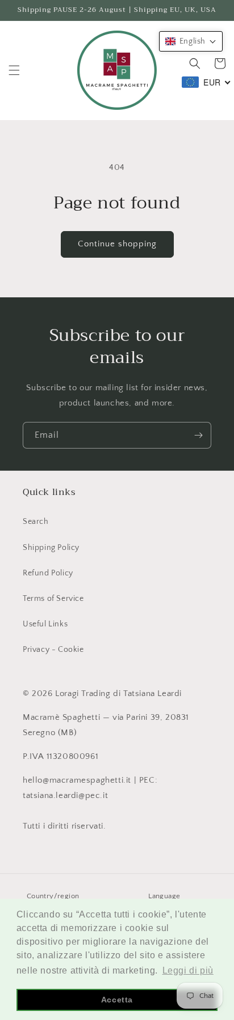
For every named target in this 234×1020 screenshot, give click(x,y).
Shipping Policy (51, 547)
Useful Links (45, 624)
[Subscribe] (198, 435)
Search (36, 521)
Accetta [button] (117, 999)
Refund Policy (48, 573)
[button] (14, 70)
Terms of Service (53, 598)
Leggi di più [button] (188, 970)
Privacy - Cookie (53, 649)
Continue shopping (117, 244)
